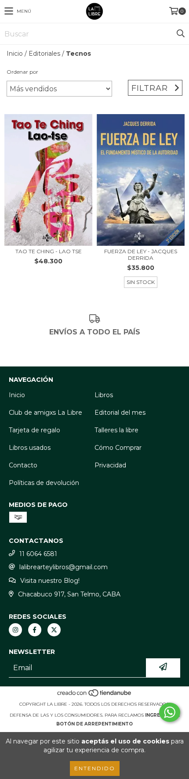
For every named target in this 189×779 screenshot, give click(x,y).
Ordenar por (22, 71)
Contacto (23, 465)
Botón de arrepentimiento (94, 724)
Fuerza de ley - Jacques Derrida (140, 254)
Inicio (15, 53)
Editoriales (44, 53)
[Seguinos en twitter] (54, 629)
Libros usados (30, 448)
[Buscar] (180, 34)
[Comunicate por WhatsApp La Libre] (169, 712)
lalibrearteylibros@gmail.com (63, 567)
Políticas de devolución (44, 483)
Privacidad (110, 465)
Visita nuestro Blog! (50, 581)
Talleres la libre (116, 430)
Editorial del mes (119, 412)
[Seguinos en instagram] (15, 629)
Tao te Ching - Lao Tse (48, 251)
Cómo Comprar (118, 448)
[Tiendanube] (94, 695)
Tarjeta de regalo (34, 430)
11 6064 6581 (38, 554)
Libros (103, 395)
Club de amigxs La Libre (45, 412)
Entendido (94, 768)
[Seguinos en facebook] (34, 629)
